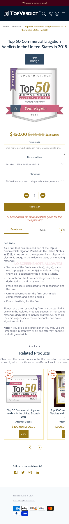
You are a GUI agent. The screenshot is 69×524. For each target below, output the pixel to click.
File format (35, 174)
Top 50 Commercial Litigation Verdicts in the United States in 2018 (23, 413)
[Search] (44, 13)
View (23, 433)
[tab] (16, 230)
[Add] (42, 195)
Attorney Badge (23, 421)
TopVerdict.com (19, 495)
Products (16, 26)
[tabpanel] (34, 286)
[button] (50, 13)
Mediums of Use (29, 501)
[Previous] (30, 447)
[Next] (61, 230)
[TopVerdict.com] (22, 13)
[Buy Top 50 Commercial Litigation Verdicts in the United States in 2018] (24, 389)
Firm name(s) (34, 142)
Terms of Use (17, 501)
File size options (34, 157)
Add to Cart (34, 206)
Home (6, 26)
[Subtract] (26, 195)
